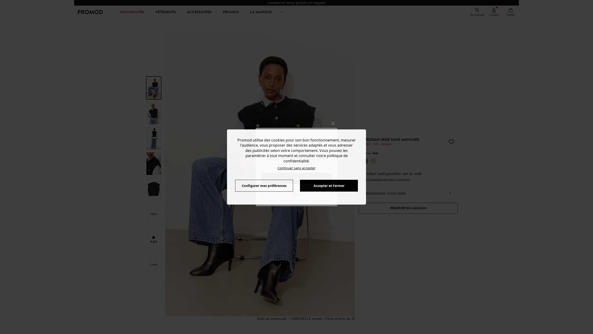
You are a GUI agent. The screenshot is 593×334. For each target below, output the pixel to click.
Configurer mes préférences (264, 185)
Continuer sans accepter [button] (296, 168)
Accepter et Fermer (329, 185)
